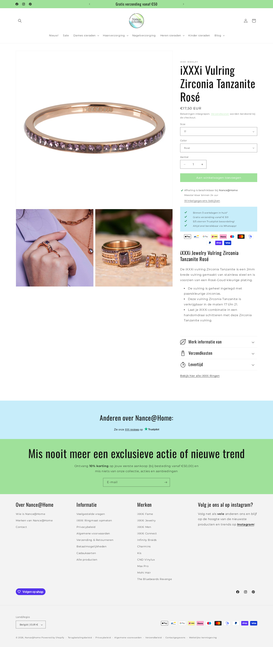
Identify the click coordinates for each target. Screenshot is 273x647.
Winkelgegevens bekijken (202, 200)
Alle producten (87, 559)
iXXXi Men (144, 526)
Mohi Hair (144, 572)
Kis (139, 553)
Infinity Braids (147, 540)
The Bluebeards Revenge (154, 579)
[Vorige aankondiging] (89, 4)
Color (183, 140)
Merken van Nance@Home (34, 520)
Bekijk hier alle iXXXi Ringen (200, 375)
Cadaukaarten (86, 553)
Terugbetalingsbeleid (80, 637)
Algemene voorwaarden (93, 533)
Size (183, 124)
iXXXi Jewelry (146, 520)
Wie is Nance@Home (30, 513)
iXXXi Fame (145, 513)
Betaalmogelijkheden (91, 546)
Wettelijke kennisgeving (203, 637)
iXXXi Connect (147, 533)
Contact (21, 526)
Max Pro (143, 566)
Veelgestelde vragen (91, 513)
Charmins (144, 546)
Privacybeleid (86, 526)
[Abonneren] (166, 482)
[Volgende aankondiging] (183, 4)
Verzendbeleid (153, 637)
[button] (20, 21)
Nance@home (33, 637)
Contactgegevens (175, 637)
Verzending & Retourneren (95, 540)
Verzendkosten (220, 113)
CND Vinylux (146, 559)
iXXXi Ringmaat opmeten (94, 520)
